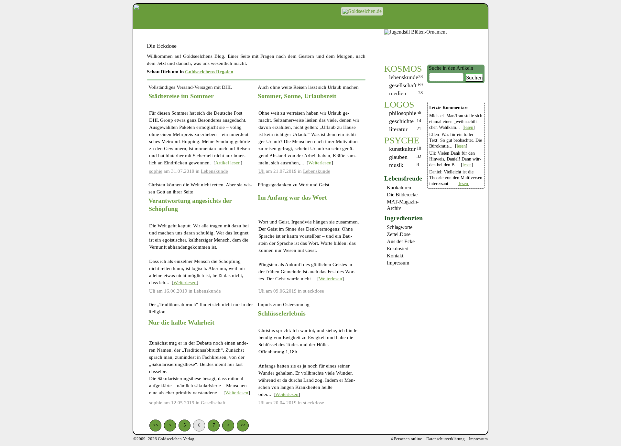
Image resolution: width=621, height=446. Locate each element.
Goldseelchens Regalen (209, 71)
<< (155, 425)
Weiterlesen (320, 162)
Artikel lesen (228, 162)
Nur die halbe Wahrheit (181, 322)
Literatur (398, 129)
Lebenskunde (403, 77)
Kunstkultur (402, 149)
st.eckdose (313, 291)
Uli (261, 171)
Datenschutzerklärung (445, 438)
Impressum (478, 438)
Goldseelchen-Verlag (176, 438)
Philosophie (402, 113)
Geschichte (401, 121)
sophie (155, 171)
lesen (468, 127)
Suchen (474, 78)
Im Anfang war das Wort (292, 197)
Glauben (398, 157)
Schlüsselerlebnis (282, 313)
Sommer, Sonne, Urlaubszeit (297, 95)
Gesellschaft (403, 85)
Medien (397, 93)
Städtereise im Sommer (181, 95)
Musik (396, 165)
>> (242, 425)
